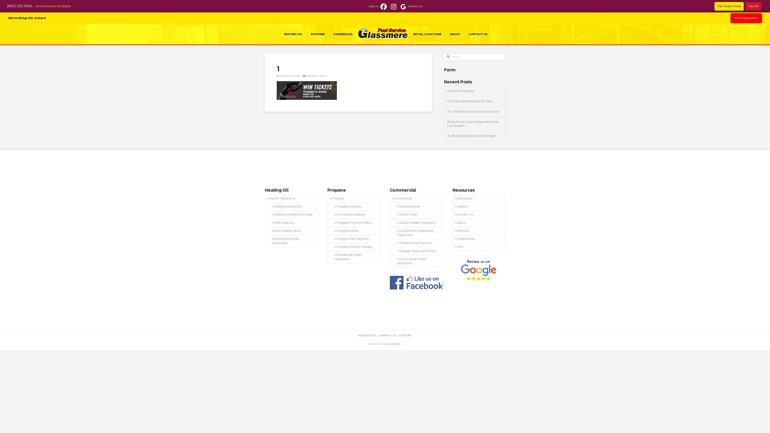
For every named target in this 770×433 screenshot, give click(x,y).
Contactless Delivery (351, 214)
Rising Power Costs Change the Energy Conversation (473, 123)
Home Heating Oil (282, 198)
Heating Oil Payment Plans (293, 214)
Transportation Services (415, 243)
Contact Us (465, 214)
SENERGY (394, 344)
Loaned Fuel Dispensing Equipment (415, 233)
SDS (460, 247)
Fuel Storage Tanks (287, 231)
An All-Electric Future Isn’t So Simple (471, 136)
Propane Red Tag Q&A (353, 239)
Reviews (463, 231)
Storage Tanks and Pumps (417, 251)
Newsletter (465, 198)
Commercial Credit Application (411, 261)
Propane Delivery (349, 206)
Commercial (403, 198)
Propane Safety (348, 231)
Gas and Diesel (409, 206)
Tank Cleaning (284, 223)
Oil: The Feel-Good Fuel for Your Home (473, 111)
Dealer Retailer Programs (417, 223)
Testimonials (465, 239)
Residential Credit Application (285, 241)
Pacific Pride (408, 214)
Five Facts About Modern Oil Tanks (470, 101)
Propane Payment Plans (354, 223)
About (461, 223)
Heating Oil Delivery (288, 206)
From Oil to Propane (460, 91)
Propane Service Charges (354, 247)
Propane (338, 198)
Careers (462, 206)
